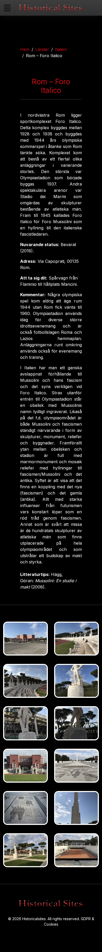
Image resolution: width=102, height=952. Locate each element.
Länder (42, 49)
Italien (61, 49)
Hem (25, 49)
